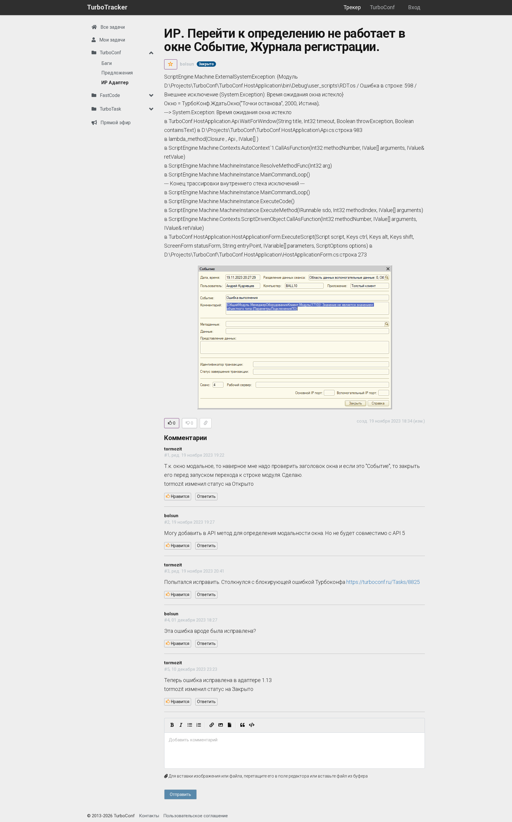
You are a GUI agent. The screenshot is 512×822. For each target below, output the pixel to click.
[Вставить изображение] (220, 725)
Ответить (206, 496)
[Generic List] (189, 725)
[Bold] (171, 725)
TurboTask (110, 109)
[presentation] (294, 740)
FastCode (109, 95)
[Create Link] (211, 725)
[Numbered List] (198, 725)
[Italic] (180, 725)
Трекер (352, 7)
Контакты (149, 815)
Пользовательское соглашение (195, 815)
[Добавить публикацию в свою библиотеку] (170, 64)
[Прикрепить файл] (229, 725)
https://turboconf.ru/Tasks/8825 (383, 582)
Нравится (179, 496)
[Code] (252, 725)
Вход (414, 7)
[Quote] (242, 725)
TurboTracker (107, 7)
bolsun (187, 64)
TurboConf (382, 7)
